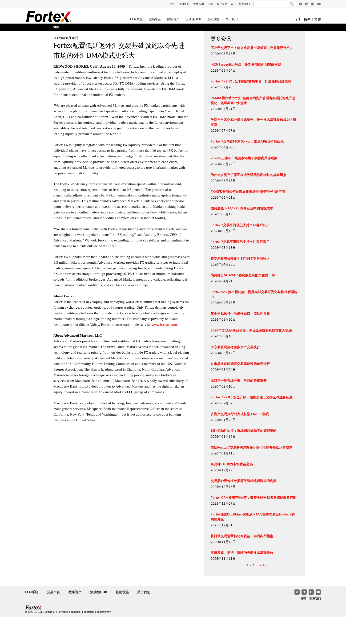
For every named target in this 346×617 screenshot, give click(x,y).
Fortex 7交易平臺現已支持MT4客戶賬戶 (240, 242)
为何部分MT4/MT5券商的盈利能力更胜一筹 (243, 275)
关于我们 (231, 19)
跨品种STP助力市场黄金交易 (232, 464)
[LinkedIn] (307, 4)
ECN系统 (136, 19)
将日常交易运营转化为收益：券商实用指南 (242, 536)
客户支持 (222, 3)
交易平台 (155, 19)
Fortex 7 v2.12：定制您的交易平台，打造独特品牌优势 (251, 81)
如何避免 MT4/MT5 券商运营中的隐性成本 (242, 208)
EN (298, 19)
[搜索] (291, 4)
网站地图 (89, 611)
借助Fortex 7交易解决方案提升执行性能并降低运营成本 (251, 447)
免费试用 (198, 3)
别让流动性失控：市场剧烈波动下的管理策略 (244, 431)
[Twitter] (300, 4)
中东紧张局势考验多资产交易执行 (235, 347)
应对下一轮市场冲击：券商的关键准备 (239, 380)
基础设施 (213, 19)
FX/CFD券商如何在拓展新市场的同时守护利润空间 (248, 191)
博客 (172, 3)
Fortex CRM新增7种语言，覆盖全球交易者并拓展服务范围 (253, 497)
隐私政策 (76, 611)
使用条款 (63, 611)
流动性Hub (193, 19)
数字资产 (173, 19)
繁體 (317, 19)
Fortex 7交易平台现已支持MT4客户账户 (240, 225)
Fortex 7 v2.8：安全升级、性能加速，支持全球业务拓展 (252, 397)
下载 (210, 3)
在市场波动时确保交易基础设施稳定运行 (240, 364)
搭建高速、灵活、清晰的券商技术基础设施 (242, 553)
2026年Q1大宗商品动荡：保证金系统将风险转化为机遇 (251, 330)
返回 (56, 27)
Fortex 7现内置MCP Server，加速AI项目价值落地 (247, 141)
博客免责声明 (104, 611)
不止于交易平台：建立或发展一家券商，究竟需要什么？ (252, 48)
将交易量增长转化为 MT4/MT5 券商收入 (240, 258)
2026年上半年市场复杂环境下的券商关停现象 (244, 158)
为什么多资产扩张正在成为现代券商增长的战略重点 (248, 175)
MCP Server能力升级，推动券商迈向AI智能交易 (246, 64)
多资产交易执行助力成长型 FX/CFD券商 (240, 414)
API (233, 3)
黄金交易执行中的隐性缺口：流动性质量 (240, 313)
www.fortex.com (164, 324)
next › (262, 565)
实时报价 (184, 3)
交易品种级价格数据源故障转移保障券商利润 (244, 481)
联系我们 (244, 3)
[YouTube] (319, 4)
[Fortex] (48, 16)
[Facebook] (313, 4)
